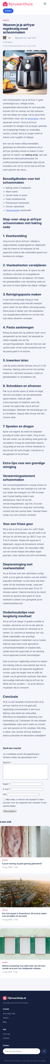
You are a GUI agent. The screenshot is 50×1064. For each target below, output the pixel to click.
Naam (6, 784)
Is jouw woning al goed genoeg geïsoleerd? (22, 863)
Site (4, 794)
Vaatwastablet (13, 210)
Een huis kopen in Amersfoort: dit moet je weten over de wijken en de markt (24, 914)
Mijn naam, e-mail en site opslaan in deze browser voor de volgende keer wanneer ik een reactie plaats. (24, 802)
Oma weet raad (9, 1013)
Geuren (6, 1018)
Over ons (6, 1034)
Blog (4, 1022)
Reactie (7, 762)
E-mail (6, 789)
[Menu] (45, 4)
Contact (8, 11)
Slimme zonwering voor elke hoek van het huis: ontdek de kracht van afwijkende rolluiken (24, 967)
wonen (6, 20)
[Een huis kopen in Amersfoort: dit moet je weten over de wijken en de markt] (25, 891)
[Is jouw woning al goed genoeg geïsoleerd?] (25, 841)
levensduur (33, 118)
